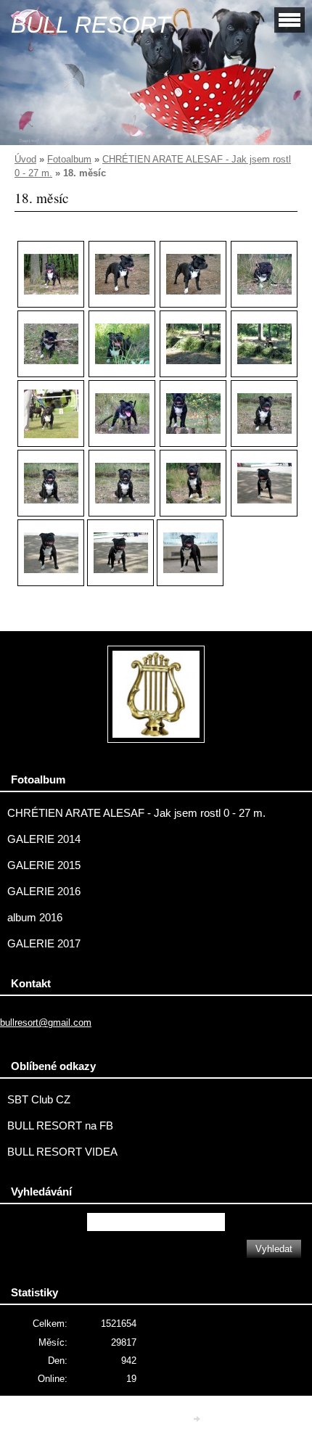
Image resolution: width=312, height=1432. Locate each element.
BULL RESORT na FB (60, 1126)
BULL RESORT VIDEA (62, 1152)
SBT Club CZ (38, 1100)
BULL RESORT (91, 25)
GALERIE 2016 (44, 891)
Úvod (25, 159)
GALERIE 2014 (44, 839)
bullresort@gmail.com (45, 1022)
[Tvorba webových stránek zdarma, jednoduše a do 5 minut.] (198, 1418)
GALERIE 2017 (44, 944)
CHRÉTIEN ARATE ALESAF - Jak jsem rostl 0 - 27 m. (136, 813)
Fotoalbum (69, 159)
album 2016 (34, 917)
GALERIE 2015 (44, 865)
